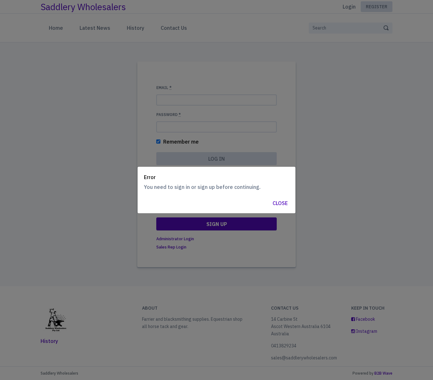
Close (280, 203)
